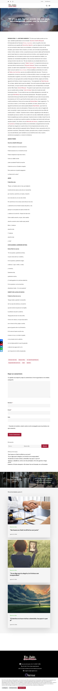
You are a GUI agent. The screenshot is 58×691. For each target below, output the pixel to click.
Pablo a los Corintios (14, 72)
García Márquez (22, 88)
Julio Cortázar (27, 90)
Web (9, 417)
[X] (1, 342)
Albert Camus (29, 63)
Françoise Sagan (31, 67)
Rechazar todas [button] (13, 687)
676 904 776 (25, 666)
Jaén (23, 362)
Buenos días (29, 15)
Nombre (10, 402)
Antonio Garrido (12, 359)
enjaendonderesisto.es (14, 362)
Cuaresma (11, 123)
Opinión (29, 362)
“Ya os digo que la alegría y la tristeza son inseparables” (23, 456)
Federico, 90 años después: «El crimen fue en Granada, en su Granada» (28, 464)
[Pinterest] (1, 344)
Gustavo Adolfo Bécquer (36, 40)
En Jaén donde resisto (32, 359)
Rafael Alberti (34, 101)
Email (10, 410)
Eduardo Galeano (29, 65)
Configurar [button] (5, 687)
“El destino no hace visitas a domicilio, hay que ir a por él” (24, 458)
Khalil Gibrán (36, 105)
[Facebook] (1, 340)
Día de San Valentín (27, 45)
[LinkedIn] (1, 347)
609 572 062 (21, 668)
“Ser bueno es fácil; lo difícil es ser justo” (19, 454)
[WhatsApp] (1, 349)
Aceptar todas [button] (22, 687)
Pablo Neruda (44, 81)
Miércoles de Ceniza (32, 121)
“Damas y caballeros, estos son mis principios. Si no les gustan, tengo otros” (27, 461)
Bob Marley (16, 94)
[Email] (1, 351)
